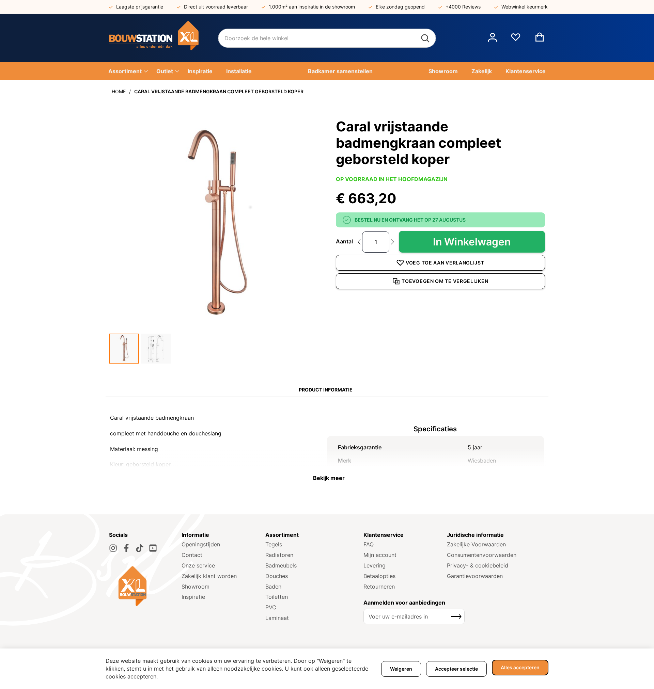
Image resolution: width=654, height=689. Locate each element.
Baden (273, 586)
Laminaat (277, 617)
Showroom (195, 586)
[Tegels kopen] (163, 38)
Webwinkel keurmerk (524, 7)
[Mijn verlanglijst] (515, 39)
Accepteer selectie (456, 669)
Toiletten (276, 596)
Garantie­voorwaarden (475, 576)
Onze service (198, 565)
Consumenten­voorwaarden (481, 554)
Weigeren (401, 669)
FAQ (368, 544)
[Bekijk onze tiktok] (140, 548)
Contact (192, 554)
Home (119, 91)
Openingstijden (201, 544)
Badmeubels (281, 565)
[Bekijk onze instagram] (113, 548)
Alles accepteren (520, 667)
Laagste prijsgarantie (139, 7)
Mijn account (379, 554)
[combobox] (327, 38)
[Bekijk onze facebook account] (126, 548)
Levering (374, 565)
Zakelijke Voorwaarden (476, 544)
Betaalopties (379, 576)
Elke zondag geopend (400, 7)
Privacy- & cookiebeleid (477, 565)
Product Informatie (326, 389)
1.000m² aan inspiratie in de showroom (312, 7)
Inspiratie (193, 596)
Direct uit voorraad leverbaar (216, 7)
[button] (492, 38)
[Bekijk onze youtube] (153, 548)
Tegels (273, 544)
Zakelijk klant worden (209, 576)
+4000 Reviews (463, 7)
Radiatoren (279, 554)
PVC (270, 607)
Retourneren (379, 586)
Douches (276, 576)
